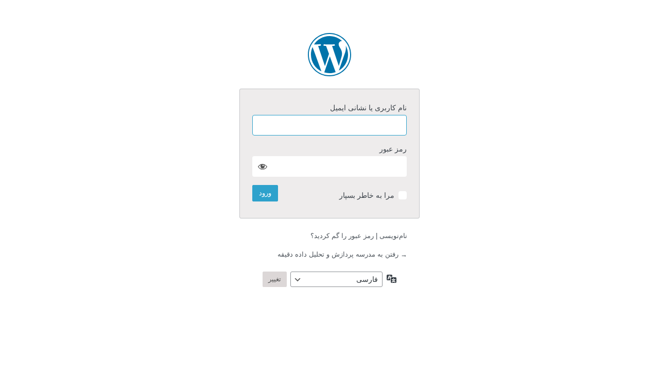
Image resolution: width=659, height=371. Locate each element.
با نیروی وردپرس (329, 54)
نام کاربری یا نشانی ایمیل (368, 108)
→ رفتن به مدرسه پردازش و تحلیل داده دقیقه (342, 254)
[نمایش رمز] (262, 166)
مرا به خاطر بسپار (366, 195)
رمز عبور (393, 149)
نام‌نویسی (393, 236)
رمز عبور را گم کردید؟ (342, 236)
